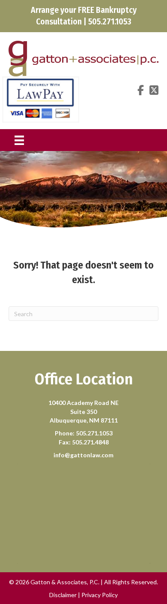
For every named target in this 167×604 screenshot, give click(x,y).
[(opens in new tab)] (40, 98)
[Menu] (19, 140)
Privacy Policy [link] (99, 594)
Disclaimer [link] (63, 594)
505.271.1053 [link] (94, 433)
